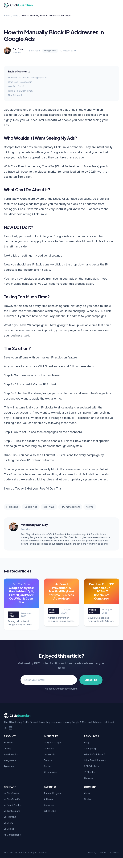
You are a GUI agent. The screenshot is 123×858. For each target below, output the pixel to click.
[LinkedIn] (10, 727)
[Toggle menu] (117, 5)
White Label (50, 811)
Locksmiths (50, 754)
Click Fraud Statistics (95, 760)
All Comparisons (12, 834)
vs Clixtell (9, 828)
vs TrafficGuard (12, 811)
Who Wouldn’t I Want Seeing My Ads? (27, 77)
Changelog (90, 748)
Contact (88, 799)
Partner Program (52, 793)
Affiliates (48, 799)
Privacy (92, 852)
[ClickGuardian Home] (18, 5)
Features (8, 742)
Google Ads (50, 50)
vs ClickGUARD (12, 799)
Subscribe (91, 679)
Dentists (48, 760)
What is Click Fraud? (94, 754)
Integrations (10, 760)
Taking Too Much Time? (20, 90)
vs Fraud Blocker (13, 805)
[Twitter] (5, 727)
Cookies (114, 852)
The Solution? (15, 95)
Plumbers (49, 748)
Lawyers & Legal (52, 742)
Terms (103, 852)
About (87, 793)
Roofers (48, 766)
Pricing (7, 748)
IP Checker (90, 772)
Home (7, 15)
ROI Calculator (91, 766)
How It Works (11, 754)
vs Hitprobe (10, 816)
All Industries (50, 772)
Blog (15, 15)
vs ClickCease (11, 793)
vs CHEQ (8, 823)
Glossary (88, 778)
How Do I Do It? (16, 86)
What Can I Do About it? (20, 82)
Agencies (9, 766)
